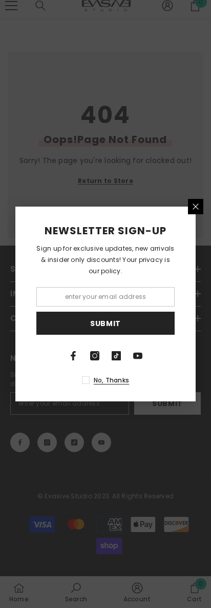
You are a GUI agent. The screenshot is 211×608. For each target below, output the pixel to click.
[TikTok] (116, 356)
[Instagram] (95, 356)
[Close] (195, 206)
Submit (105, 323)
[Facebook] (73, 356)
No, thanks (111, 380)
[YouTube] (138, 356)
